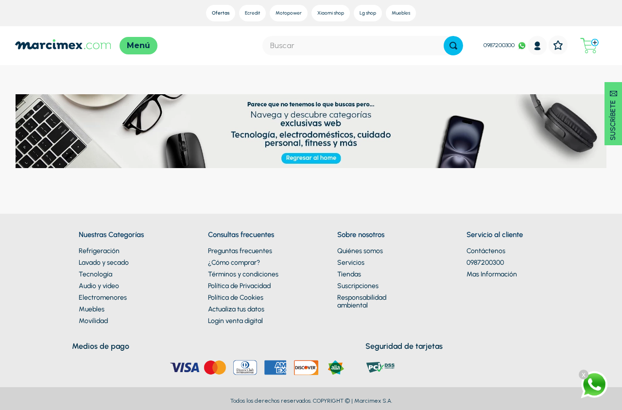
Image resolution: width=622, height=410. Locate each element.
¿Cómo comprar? (234, 262)
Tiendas (349, 274)
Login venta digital (235, 321)
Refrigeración (99, 251)
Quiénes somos (360, 251)
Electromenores (103, 297)
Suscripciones (358, 286)
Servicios (350, 262)
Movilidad (93, 321)
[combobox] (362, 45)
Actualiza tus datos (236, 309)
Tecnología (95, 274)
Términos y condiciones (243, 274)
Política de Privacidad (239, 286)
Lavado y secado (104, 262)
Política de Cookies (235, 297)
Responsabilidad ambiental (361, 301)
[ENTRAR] (537, 45)
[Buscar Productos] (453, 45)
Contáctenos (485, 251)
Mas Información (491, 274)
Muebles (91, 309)
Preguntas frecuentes (240, 251)
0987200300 (499, 45)
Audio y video (99, 286)
